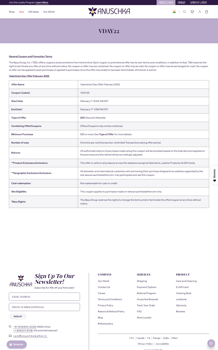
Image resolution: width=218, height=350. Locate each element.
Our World (103, 281)
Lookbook (181, 299)
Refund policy (105, 323)
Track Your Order (146, 305)
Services (143, 274)
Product (183, 274)
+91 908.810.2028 (24, 326)
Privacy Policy (105, 305)
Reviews (180, 311)
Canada (140, 337)
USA (131, 337)
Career (101, 293)
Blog (100, 317)
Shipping (142, 281)
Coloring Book (183, 293)
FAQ (139, 311)
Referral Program (146, 293)
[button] (33, 11)
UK (148, 337)
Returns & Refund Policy (111, 311)
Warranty (181, 305)
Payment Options (146, 287)
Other (174, 337)
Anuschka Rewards (147, 299)
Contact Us (104, 287)
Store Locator (144, 317)
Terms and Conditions (110, 299)
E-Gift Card (182, 287)
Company (105, 274)
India (166, 337)
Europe (157, 337)
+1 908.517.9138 (23, 330)
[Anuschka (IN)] (109, 12)
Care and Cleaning (186, 281)
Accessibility (162, 343)
